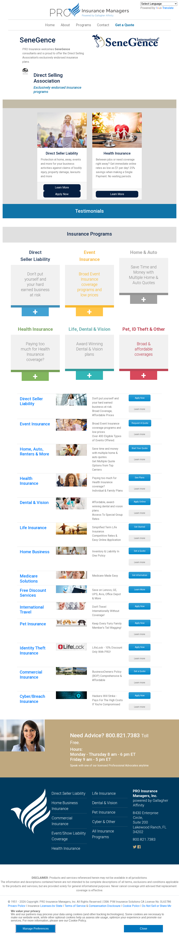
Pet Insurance (33, 623)
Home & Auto (143, 252)
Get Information (139, 575)
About (65, 25)
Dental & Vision (34, 502)
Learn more (139, 409)
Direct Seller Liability (31, 401)
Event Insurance (35, 424)
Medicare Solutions (29, 579)
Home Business (34, 551)
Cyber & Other (103, 822)
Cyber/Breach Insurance (32, 699)
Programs (83, 25)
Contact (103, 25)
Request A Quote (140, 423)
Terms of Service (75, 906)
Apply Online (140, 501)
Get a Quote (124, 25)
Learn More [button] (117, 194)
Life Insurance (33, 527)
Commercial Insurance (31, 675)
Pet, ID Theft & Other (143, 329)
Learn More (62, 187)
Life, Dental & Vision (89, 329)
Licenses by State (51, 906)
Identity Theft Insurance (32, 651)
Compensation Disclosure (104, 906)
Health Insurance (35, 329)
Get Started (139, 527)
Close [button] (143, 928)
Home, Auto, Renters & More (34, 452)
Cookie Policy (131, 906)
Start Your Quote (140, 448)
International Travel (32, 610)
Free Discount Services (33, 593)
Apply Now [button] (62, 194)
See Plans (139, 477)
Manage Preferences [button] (36, 928)
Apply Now (140, 398)
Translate (168, 8)
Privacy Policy (16, 906)
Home (50, 25)
